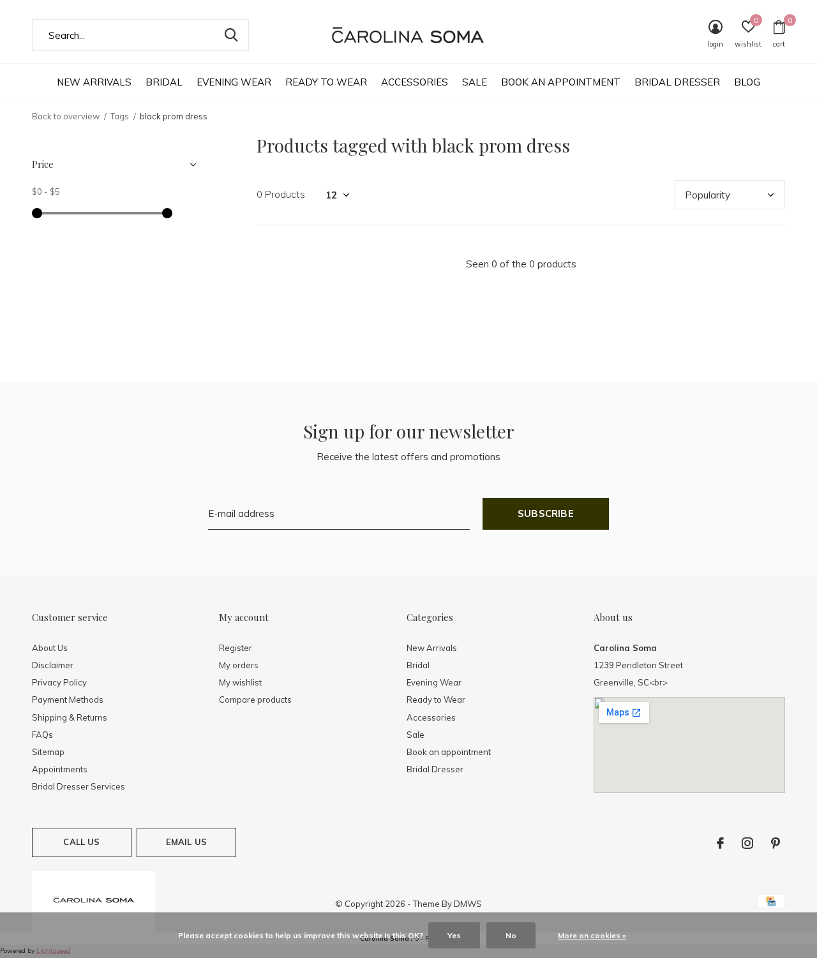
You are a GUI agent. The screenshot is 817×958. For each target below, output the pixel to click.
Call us (81, 842)
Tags (119, 116)
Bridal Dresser (677, 82)
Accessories (414, 82)
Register (235, 648)
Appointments (59, 769)
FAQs (42, 735)
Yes (454, 935)
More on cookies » (592, 935)
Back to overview (66, 116)
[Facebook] (720, 843)
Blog (747, 82)
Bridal (164, 82)
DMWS (468, 904)
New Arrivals (94, 82)
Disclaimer (52, 665)
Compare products (255, 699)
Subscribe (546, 513)
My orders (239, 665)
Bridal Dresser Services (78, 786)
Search (231, 35)
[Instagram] (747, 843)
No (511, 935)
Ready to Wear (326, 82)
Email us (186, 842)
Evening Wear (234, 82)
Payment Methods (67, 699)
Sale (474, 82)
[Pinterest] (775, 843)
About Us (50, 648)
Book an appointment (560, 82)
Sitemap (48, 752)
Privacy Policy (59, 682)
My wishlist (240, 682)
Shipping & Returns (69, 717)
